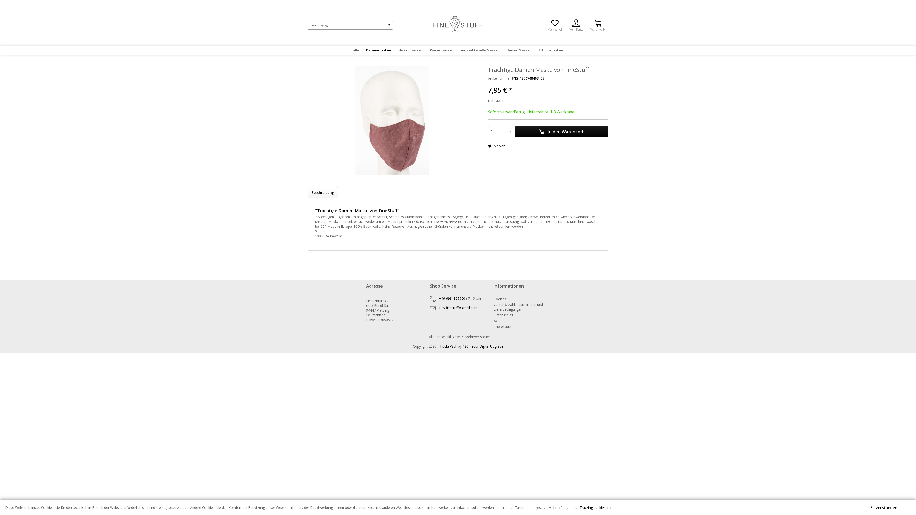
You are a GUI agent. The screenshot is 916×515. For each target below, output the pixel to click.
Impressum (502, 326)
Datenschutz (503, 315)
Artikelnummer (499, 78)
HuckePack (448, 346)
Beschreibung (323, 192)
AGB (497, 321)
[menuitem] (368, 25)
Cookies (500, 299)
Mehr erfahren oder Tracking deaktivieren (580, 507)
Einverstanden (883, 507)
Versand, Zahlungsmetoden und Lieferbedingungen (518, 307)
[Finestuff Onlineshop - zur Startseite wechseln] (458, 24)
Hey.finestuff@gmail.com (458, 307)
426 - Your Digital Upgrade (483, 346)
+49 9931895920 (452, 298)
